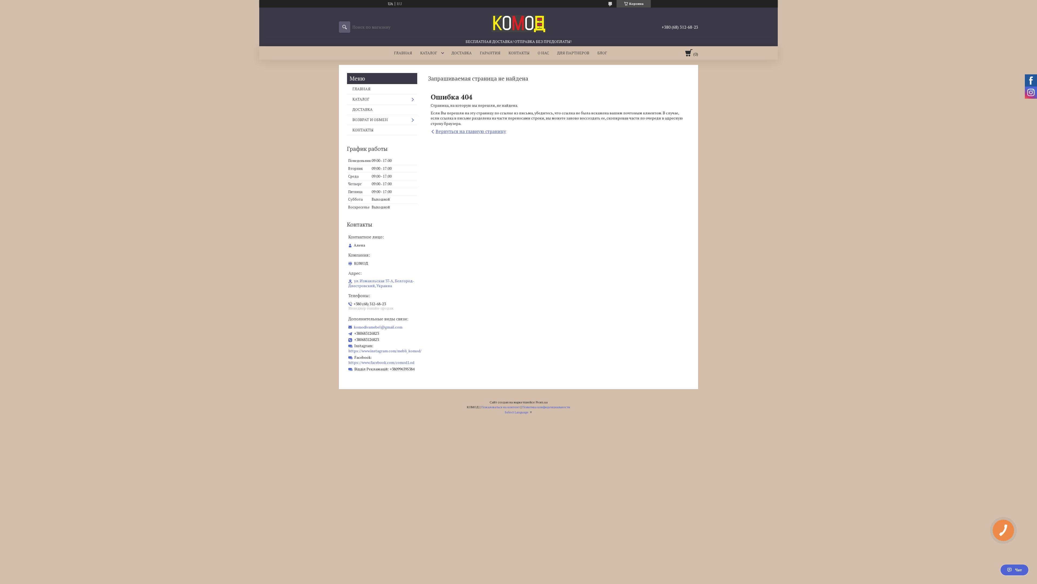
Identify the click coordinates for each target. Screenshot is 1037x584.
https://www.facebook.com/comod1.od (381, 362)
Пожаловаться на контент (500, 407)
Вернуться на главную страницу (471, 131)
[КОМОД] (518, 23)
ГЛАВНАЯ (403, 52)
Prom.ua (542, 402)
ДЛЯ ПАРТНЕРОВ (573, 52)
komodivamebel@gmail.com (378, 327)
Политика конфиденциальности (546, 407)
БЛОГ (602, 52)
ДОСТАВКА (462, 52)
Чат (1018, 569)
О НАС (543, 52)
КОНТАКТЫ (519, 52)
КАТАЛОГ (428, 52)
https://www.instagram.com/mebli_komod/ (385, 350)
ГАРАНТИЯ (490, 52)
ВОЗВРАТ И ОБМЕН (370, 119)
